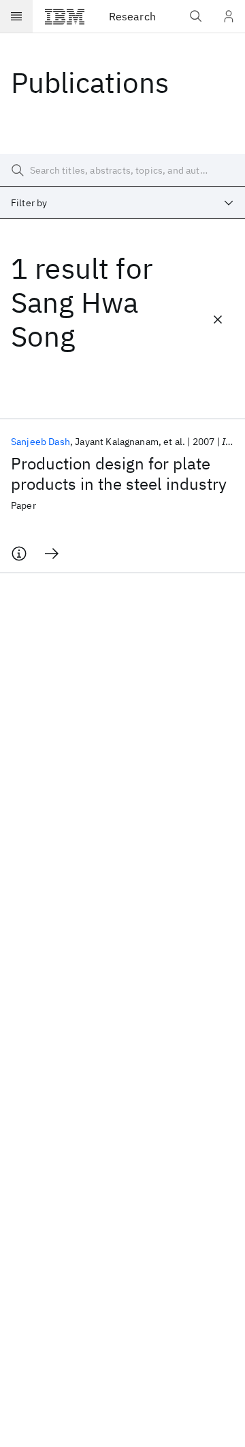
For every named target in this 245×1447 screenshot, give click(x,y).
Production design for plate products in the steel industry (119, 473)
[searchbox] (122, 170)
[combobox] (122, 203)
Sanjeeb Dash (40, 442)
